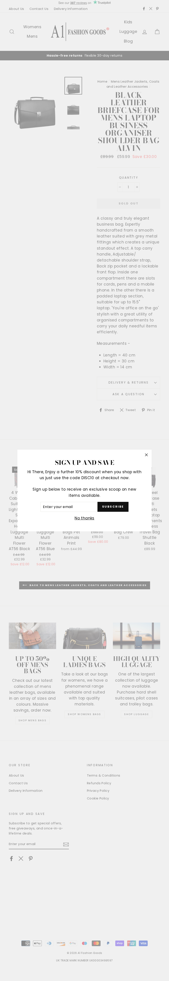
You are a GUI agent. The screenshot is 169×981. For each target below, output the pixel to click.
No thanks (84, 518)
